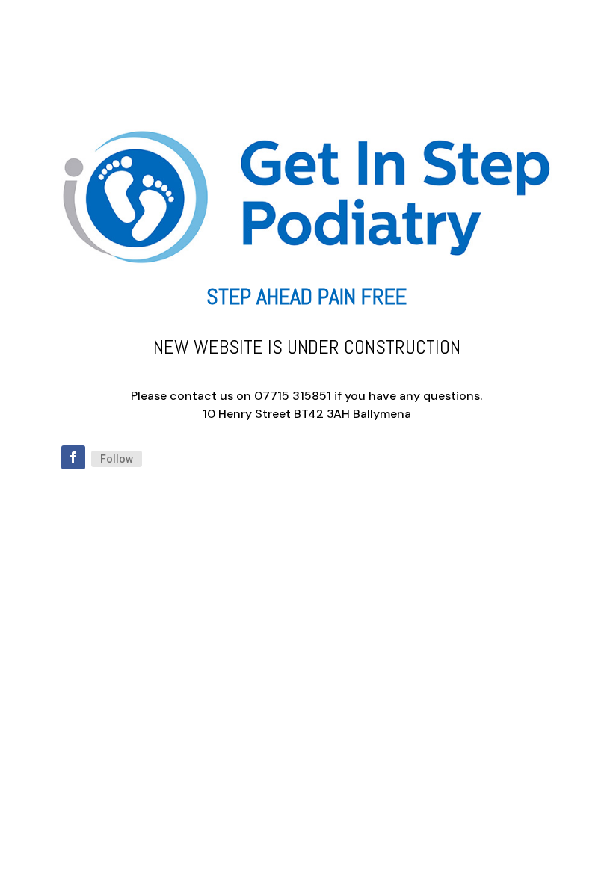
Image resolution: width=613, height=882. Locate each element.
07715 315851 (292, 396)
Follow (116, 459)
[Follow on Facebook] (73, 457)
